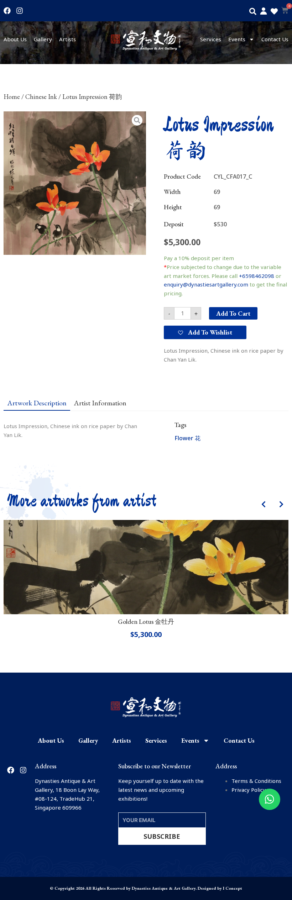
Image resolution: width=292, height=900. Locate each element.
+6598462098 (256, 275)
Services (210, 39)
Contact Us (274, 39)
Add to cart (233, 313)
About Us (15, 39)
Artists (67, 39)
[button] (252, 11)
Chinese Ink (41, 97)
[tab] (37, 402)
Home (12, 97)
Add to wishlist (209, 332)
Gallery (43, 39)
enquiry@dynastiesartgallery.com (206, 284)
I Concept (232, 888)
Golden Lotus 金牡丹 (146, 621)
